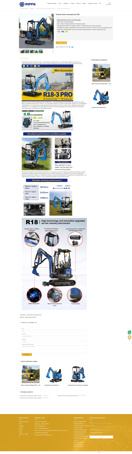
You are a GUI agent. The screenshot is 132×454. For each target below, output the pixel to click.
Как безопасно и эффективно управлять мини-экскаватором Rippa (31, 395)
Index (99, 452)
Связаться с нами (92, 3)
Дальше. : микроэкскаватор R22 (28, 317)
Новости (21, 429)
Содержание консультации (28, 344)
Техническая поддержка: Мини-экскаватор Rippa (86, 452)
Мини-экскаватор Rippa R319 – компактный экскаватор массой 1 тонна (31, 385)
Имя (23, 328)
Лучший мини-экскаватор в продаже (78, 385)
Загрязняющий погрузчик (80, 429)
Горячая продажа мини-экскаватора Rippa (45, 8)
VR (100, 3)
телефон (24, 339)
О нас (20, 423)
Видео (84, 3)
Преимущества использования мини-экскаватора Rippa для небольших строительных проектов (31, 397)
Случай (72, 3)
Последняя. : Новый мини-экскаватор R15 (30, 314)
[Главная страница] (28, 4)
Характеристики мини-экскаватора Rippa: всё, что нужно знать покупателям (69, 395)
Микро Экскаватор (78, 446)
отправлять (26, 354)
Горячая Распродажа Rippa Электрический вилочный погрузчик (81, 438)
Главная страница (51, 3)
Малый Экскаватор (79, 444)
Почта (23, 333)
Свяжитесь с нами (61, 42)
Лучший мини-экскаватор (52, 385)
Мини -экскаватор (78, 442)
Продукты (32, 8)
